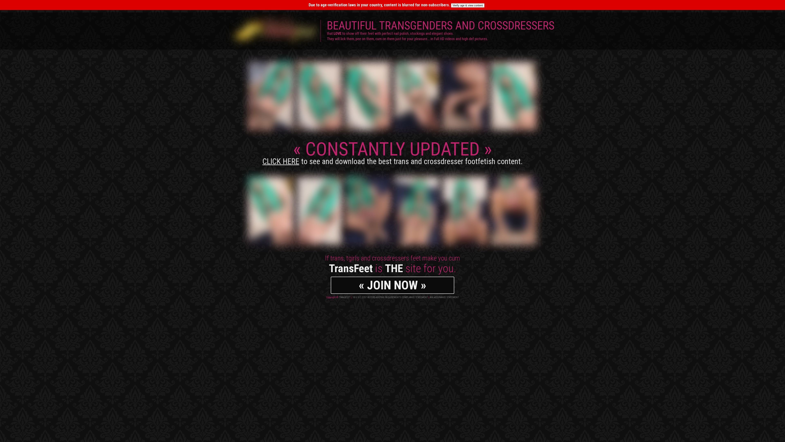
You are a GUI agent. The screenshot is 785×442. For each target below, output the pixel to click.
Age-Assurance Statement (444, 297)
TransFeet (345, 297)
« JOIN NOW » (392, 285)
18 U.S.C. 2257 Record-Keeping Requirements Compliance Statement (390, 297)
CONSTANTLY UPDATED (392, 152)
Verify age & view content (468, 5)
